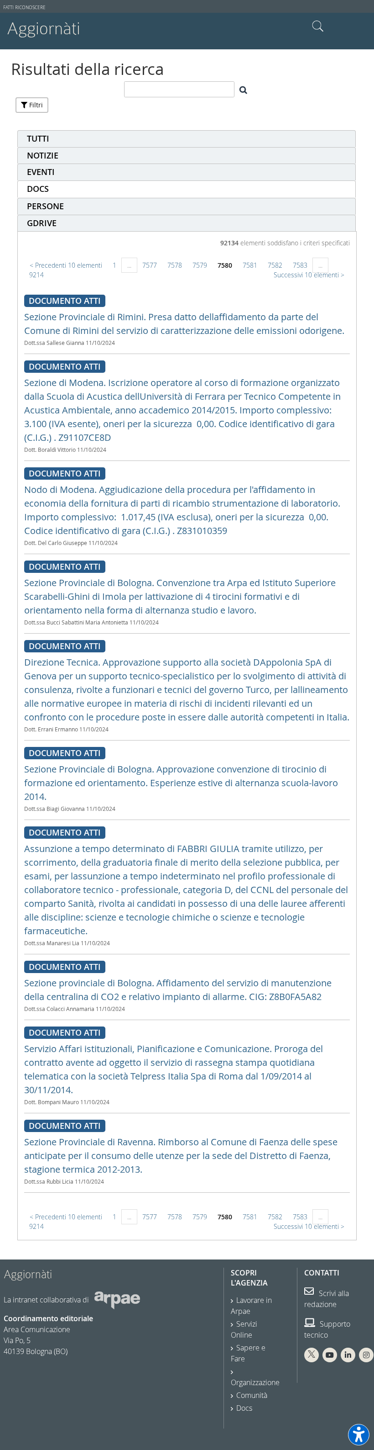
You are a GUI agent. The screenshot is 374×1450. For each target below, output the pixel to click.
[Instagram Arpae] (366, 1355)
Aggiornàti (43, 28)
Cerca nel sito (317, 26)
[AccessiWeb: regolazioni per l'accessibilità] (358, 1434)
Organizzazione (255, 1382)
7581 (250, 265)
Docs (244, 1408)
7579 (199, 265)
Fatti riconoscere (24, 8)
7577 (149, 265)
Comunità (251, 1395)
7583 (300, 265)
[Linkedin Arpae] (348, 1355)
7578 (174, 265)
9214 (36, 274)
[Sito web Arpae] (117, 1300)
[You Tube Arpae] (329, 1355)
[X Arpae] (311, 1355)
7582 (275, 265)
